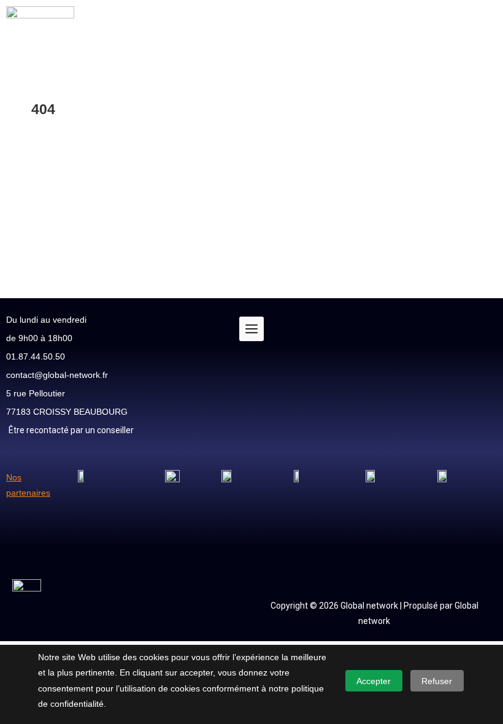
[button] (297, 29)
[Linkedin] (481, 365)
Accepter (373, 681)
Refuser (436, 681)
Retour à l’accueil (64, 216)
